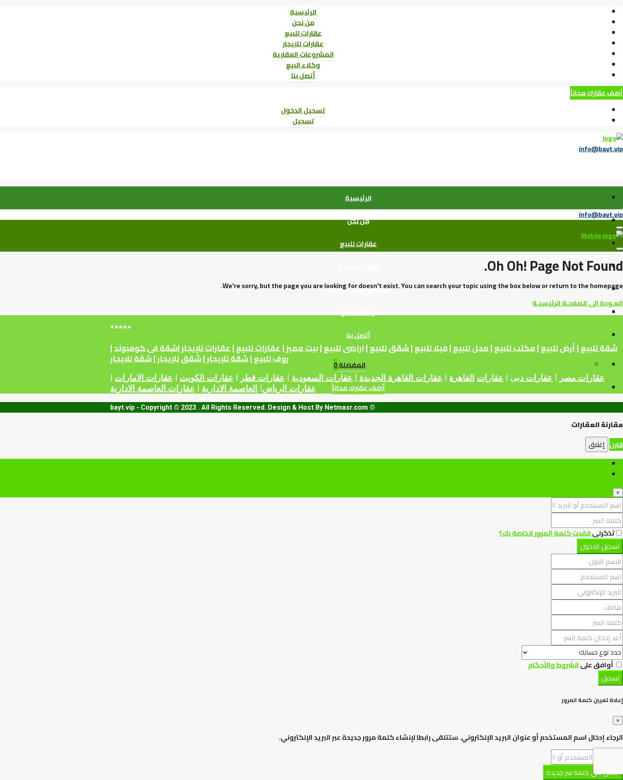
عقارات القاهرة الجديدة (400, 377)
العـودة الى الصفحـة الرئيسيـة (577, 303)
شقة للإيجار (227, 358)
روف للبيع (271, 358)
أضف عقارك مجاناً (596, 92)
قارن (616, 444)
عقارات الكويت (207, 377)
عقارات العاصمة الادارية (152, 388)
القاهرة (462, 377)
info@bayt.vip (601, 148)
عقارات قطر (262, 377)
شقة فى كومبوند (146, 348)
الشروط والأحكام (553, 664)
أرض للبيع (558, 348)
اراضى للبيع (344, 348)
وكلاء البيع (303, 64)
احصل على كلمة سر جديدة (583, 772)
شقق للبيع (389, 348)
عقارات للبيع (303, 33)
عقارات (490, 377)
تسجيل (303, 120)
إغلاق (597, 444)
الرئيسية (303, 12)
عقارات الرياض (289, 388)
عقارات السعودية (322, 377)
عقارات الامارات (144, 377)
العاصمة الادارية (230, 388)
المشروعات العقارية (303, 54)
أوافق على (571, 664)
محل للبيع (471, 348)
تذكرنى (603, 533)
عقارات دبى (531, 377)
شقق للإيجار (179, 358)
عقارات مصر (582, 377)
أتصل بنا (303, 75)
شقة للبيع (599, 348)
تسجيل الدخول (303, 110)
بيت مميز (302, 348)
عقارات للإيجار (303, 43)
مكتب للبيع (514, 348)
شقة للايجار (131, 358)
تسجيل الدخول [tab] (584, 464)
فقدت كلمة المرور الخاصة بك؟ (545, 533)
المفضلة (350, 364)
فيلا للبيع (431, 348)
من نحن (303, 22)
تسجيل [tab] (595, 474)
